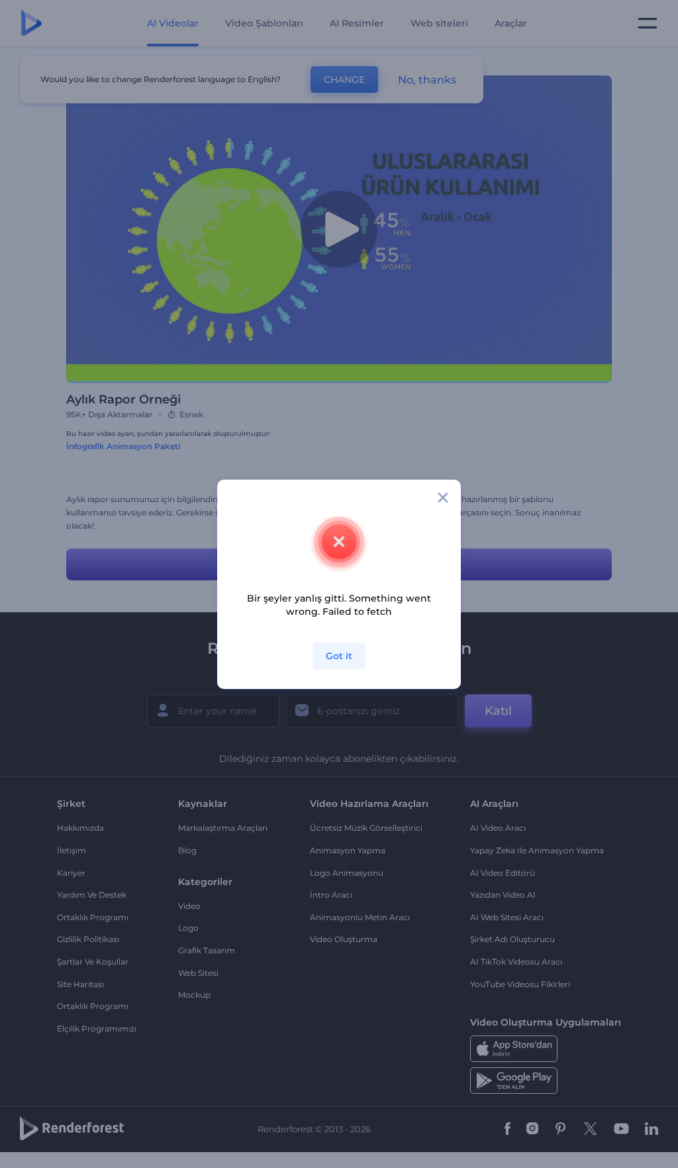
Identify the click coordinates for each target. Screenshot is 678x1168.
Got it (339, 656)
